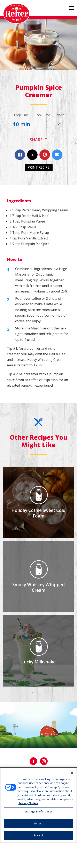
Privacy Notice (28, 803)
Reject (38, 823)
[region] (38, 805)
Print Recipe (38, 167)
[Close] (72, 773)
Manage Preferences (38, 811)
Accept (38, 835)
